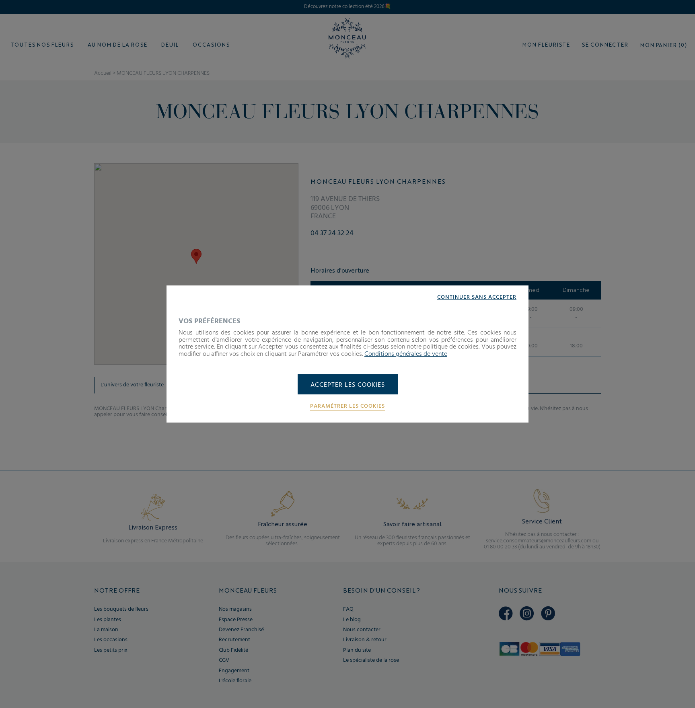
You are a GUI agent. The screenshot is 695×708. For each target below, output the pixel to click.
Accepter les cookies (347, 385)
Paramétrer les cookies (347, 406)
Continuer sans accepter (476, 297)
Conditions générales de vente (405, 354)
